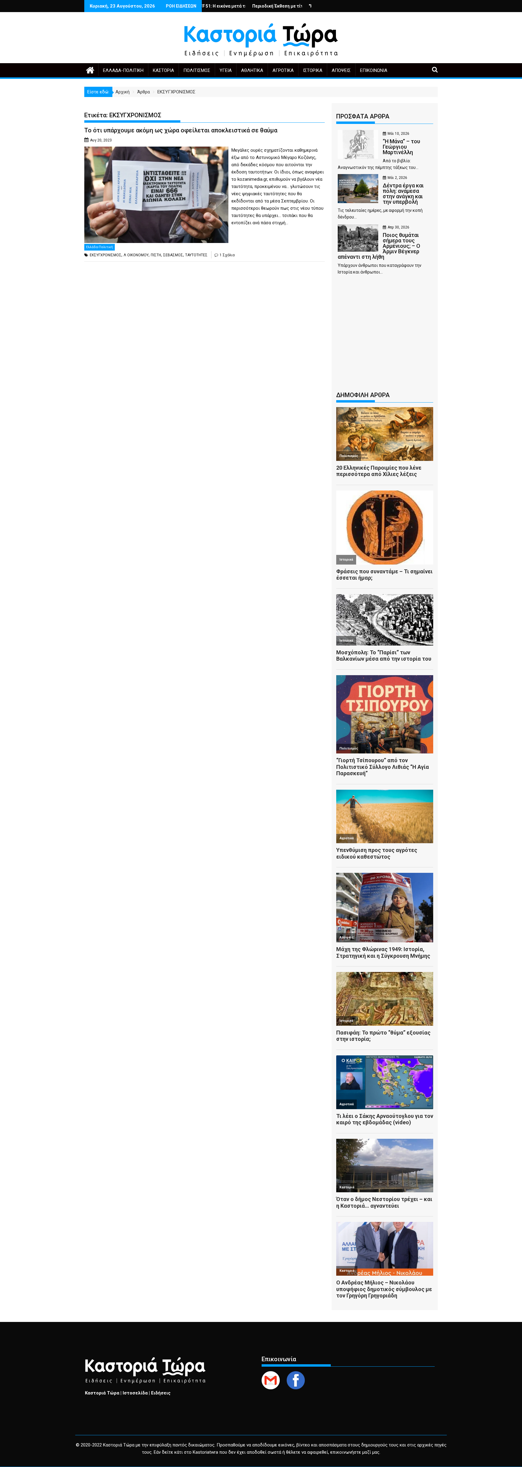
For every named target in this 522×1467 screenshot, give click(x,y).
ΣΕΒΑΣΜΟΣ (173, 255)
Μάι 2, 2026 (397, 178)
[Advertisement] (384, 336)
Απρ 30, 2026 (398, 227)
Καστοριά (163, 70)
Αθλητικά (252, 70)
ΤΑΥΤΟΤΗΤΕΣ (196, 255)
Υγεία (226, 70)
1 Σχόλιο (227, 255)
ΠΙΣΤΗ (156, 255)
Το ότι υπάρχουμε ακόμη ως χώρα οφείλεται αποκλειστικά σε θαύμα (180, 130)
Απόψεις (341, 70)
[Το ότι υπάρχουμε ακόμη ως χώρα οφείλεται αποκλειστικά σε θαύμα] (156, 150)
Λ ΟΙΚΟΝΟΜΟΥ (136, 255)
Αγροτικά (283, 70)
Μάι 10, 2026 (398, 133)
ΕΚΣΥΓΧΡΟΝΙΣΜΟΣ (105, 255)
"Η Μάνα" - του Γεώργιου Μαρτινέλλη (290, 6)
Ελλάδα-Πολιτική (123, 70)
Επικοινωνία (373, 70)
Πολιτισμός (196, 70)
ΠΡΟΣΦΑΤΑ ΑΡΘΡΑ (362, 116)
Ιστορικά (312, 70)
